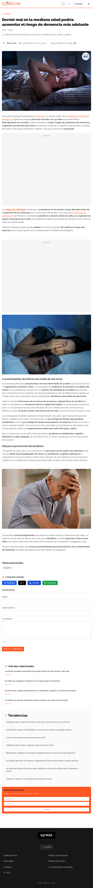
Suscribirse (46, 809)
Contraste (78, 4)
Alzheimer (7, 568)
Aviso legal (8, 861)
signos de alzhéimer (16, 209)
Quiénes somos (10, 855)
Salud (8, 14)
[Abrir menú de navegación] (88, 3)
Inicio (4, 30)
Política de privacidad (58, 855)
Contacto (7, 867)
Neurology (41, 116)
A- (63, 4)
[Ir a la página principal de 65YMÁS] (11, 3)
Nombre (5, 597)
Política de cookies (56, 861)
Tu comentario (7, 619)
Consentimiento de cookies (60, 867)
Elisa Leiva (11, 43)
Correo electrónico (8, 608)
